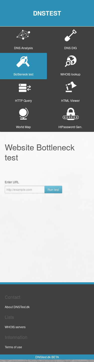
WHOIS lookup (70, 74)
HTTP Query (23, 100)
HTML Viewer (70, 100)
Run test (53, 189)
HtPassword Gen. (70, 127)
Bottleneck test (23, 74)
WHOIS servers (15, 327)
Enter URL (12, 182)
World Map (23, 127)
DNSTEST (47, 13)
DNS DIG (70, 48)
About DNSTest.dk (17, 307)
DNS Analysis (23, 48)
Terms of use (13, 347)
